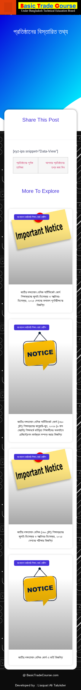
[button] (8, 7)
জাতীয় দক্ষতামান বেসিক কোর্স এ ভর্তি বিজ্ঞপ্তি (40, 657)
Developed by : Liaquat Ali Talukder (40, 685)
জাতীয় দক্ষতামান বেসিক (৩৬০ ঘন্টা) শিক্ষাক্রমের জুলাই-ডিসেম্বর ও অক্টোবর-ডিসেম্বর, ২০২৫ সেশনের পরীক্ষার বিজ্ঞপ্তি (40, 536)
